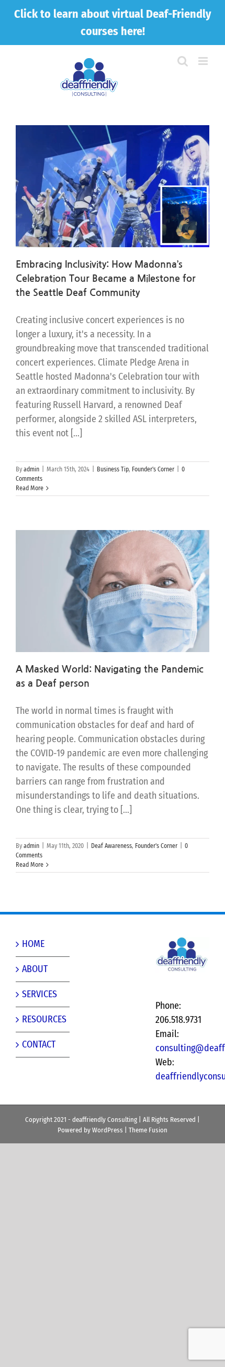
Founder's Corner (153, 469)
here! (133, 31)
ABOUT (35, 969)
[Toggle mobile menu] (203, 61)
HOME (33, 944)
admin (31, 469)
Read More (29, 488)
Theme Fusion (148, 1130)
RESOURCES (43, 1019)
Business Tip (113, 469)
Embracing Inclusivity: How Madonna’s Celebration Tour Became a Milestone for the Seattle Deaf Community (106, 278)
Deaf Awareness (111, 846)
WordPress (107, 1130)
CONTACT (38, 1044)
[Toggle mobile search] (204, 72)
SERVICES (39, 994)
